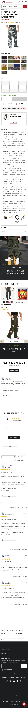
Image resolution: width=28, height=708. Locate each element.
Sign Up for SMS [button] (8, 670)
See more (3, 502)
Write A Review (14, 437)
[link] (19, 2)
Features (4, 129)
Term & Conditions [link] (14, 688)
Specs (3, 231)
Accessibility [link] (14, 695)
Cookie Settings (14, 685)
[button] (14, 130)
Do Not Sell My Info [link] (14, 698)
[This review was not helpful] (25, 507)
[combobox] (21, 460)
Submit (24, 666)
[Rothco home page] (6, 2)
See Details (22, 108)
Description (5, 227)
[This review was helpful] (22, 507)
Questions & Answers (14, 362)
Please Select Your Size (19, 98)
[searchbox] (8, 456)
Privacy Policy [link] (14, 692)
